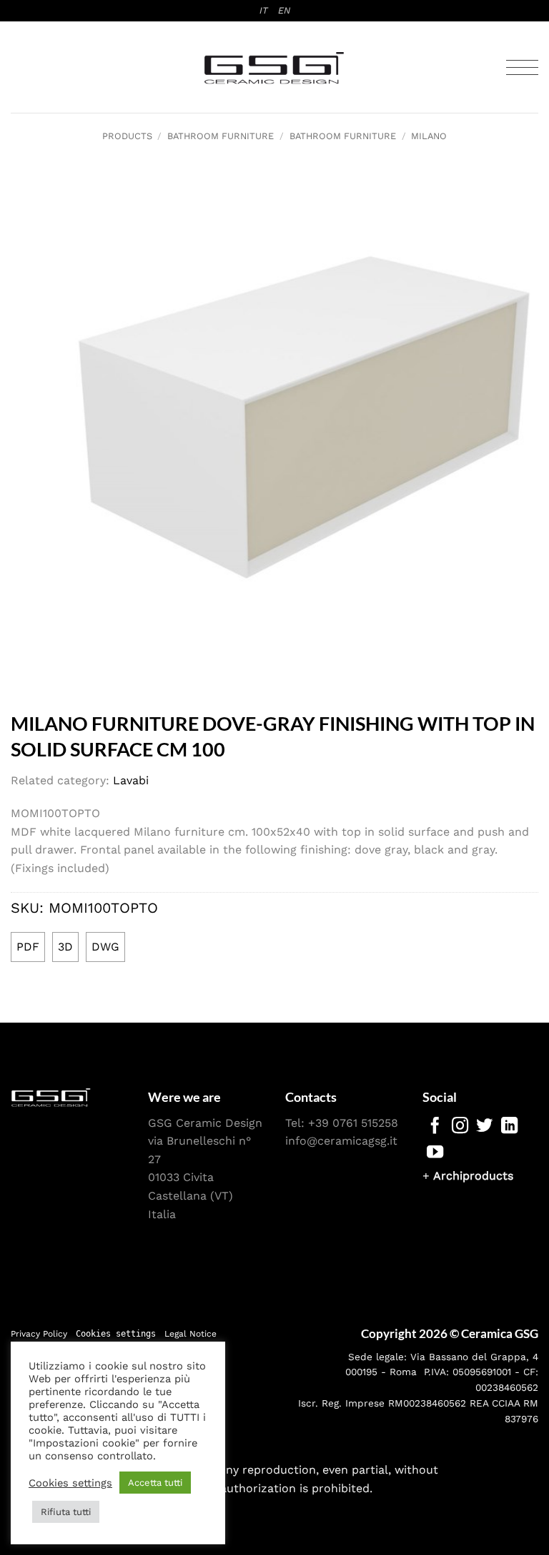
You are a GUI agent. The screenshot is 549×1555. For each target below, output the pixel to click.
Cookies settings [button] (116, 1334)
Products (127, 136)
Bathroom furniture (220, 136)
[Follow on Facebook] (435, 1127)
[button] (522, 67)
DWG (105, 946)
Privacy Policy (39, 1334)
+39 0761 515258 (353, 1123)
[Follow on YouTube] (435, 1153)
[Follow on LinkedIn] (509, 1127)
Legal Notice (190, 1334)
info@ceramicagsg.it (341, 1141)
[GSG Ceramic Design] (274, 67)
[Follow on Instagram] (460, 1127)
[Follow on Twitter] (484, 1127)
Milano (429, 136)
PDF (27, 946)
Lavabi (131, 780)
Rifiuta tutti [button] (66, 1511)
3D (65, 946)
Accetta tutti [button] (155, 1482)
